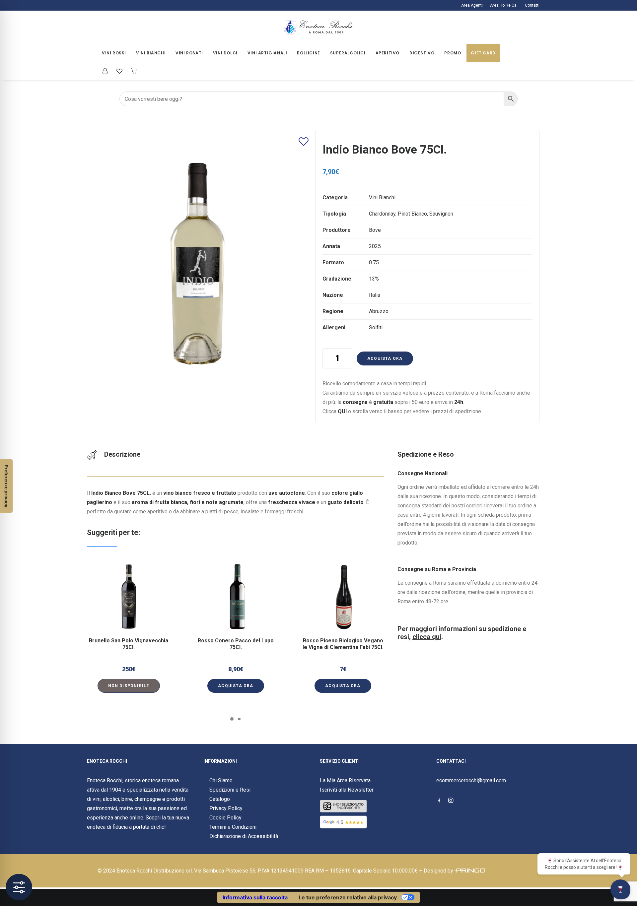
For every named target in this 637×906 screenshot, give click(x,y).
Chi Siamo (221, 780)
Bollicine (308, 53)
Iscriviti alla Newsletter (347, 790)
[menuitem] (473, 5)
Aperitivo (387, 53)
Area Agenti (472, 5)
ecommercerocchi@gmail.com (471, 780)
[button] (128, 596)
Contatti (532, 5)
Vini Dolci (225, 53)
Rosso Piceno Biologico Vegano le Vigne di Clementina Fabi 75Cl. (343, 643)
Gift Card (483, 53)
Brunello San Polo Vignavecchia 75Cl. (128, 643)
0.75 (374, 262)
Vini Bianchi (151, 53)
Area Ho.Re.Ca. (504, 5)
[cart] (132, 71)
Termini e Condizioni (232, 827)
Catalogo (219, 799)
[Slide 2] (239, 719)
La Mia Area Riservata (345, 780)
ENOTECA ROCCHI (107, 761)
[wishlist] (119, 71)
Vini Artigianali (267, 53)
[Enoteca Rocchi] (318, 27)
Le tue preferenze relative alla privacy (348, 897)
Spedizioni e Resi (229, 790)
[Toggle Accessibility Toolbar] (19, 887)
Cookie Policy (225, 817)
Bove (375, 230)
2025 (375, 246)
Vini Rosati (189, 53)
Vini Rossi (114, 53)
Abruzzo (379, 311)
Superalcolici (348, 53)
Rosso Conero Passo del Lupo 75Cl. (236, 643)
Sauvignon (441, 214)
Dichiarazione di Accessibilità (243, 836)
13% (374, 279)
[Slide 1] (232, 719)
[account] (107, 71)
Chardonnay (382, 214)
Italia (374, 295)
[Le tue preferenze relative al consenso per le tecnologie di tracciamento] (6, 486)
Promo (452, 53)
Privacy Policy (226, 808)
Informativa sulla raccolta (255, 897)
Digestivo (421, 53)
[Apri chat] (620, 889)
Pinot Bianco (412, 214)
